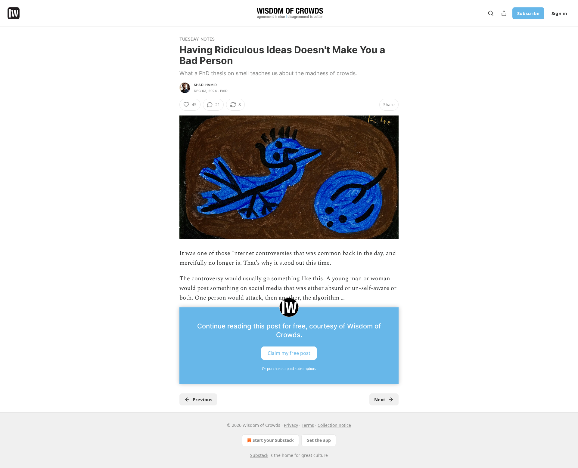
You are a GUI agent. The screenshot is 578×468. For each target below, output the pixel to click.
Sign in (559, 13)
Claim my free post (289, 353)
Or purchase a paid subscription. (289, 368)
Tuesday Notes (197, 39)
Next (379, 399)
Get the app (318, 440)
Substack (259, 455)
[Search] (491, 13)
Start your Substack (273, 440)
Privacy (291, 425)
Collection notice (334, 425)
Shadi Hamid (205, 85)
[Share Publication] (504, 13)
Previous (202, 399)
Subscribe (528, 13)
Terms (308, 425)
